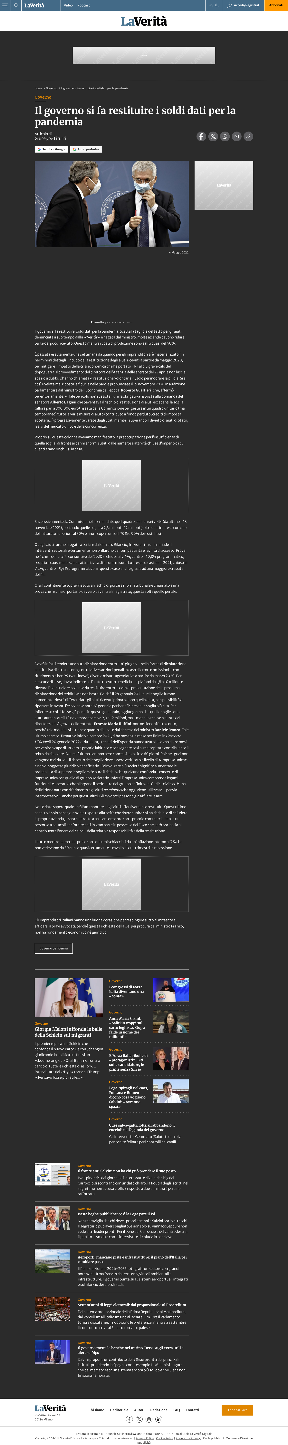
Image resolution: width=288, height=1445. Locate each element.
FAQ (176, 1410)
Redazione (159, 1410)
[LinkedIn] (158, 1419)
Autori (139, 1410)
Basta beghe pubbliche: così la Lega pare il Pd (116, 1214)
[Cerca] (16, 5)
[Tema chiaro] (211, 5)
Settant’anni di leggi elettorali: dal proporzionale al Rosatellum (132, 1305)
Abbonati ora (237, 1410)
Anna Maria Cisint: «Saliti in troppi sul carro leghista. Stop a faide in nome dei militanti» (127, 1027)
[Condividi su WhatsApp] (225, 136)
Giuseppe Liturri (50, 138)
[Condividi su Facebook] (201, 136)
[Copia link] (248, 136)
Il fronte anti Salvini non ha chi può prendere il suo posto (127, 1171)
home (38, 88)
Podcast (83, 5)
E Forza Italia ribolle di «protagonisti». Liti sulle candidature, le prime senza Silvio (128, 1062)
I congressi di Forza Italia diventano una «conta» (126, 992)
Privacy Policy (145, 1438)
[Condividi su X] (213, 136)
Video (68, 5)
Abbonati (276, 5)
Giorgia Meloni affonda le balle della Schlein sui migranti (68, 1032)
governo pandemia (54, 948)
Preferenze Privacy (188, 1438)
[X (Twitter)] (139, 1419)
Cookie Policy (164, 1438)
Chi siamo (96, 1410)
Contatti (192, 1410)
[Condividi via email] (237, 136)
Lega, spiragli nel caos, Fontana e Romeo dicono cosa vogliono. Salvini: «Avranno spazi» (128, 1097)
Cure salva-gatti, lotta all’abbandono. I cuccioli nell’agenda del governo (142, 1127)
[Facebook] (129, 1419)
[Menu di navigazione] (5, 5)
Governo (52, 88)
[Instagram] (149, 1419)
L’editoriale (119, 1410)
